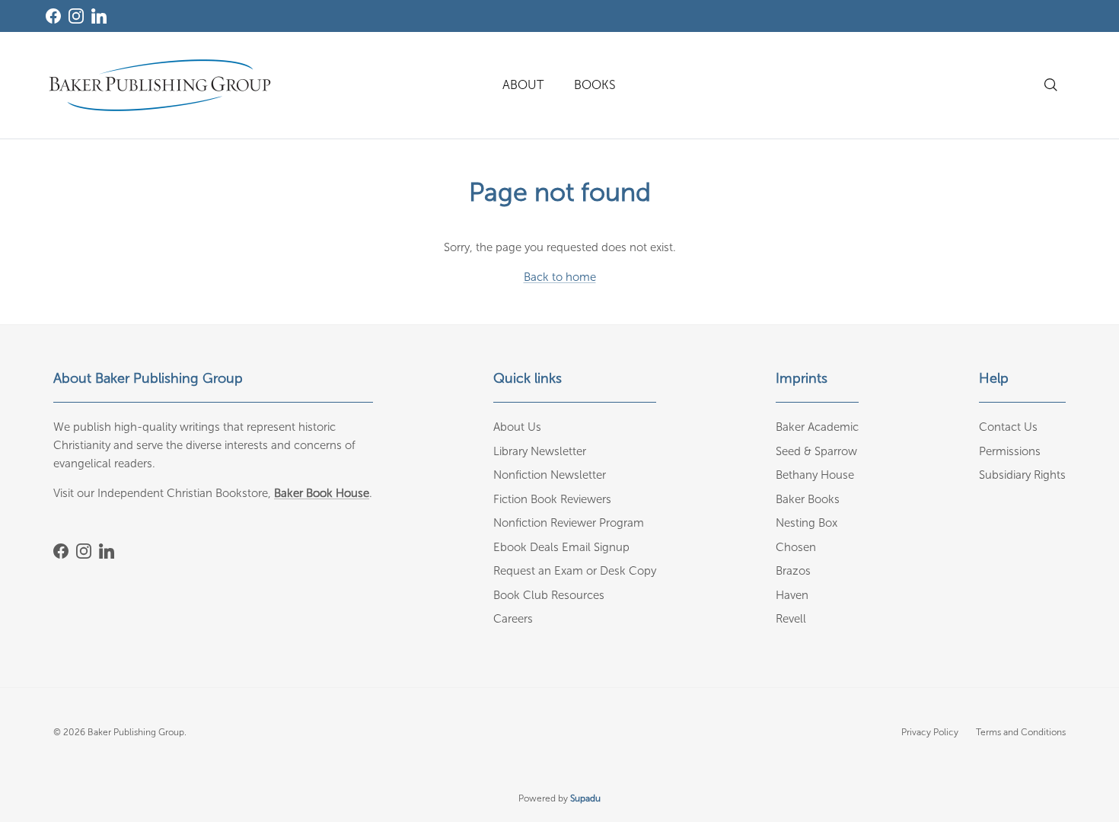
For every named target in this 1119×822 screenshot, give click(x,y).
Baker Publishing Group (136, 732)
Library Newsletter (539, 451)
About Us (517, 427)
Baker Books (808, 499)
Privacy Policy (929, 732)
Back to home (560, 277)
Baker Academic (817, 427)
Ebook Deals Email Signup (561, 547)
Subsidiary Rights (1022, 475)
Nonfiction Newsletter (549, 475)
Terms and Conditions (1021, 732)
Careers (513, 619)
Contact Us (1008, 427)
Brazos (793, 571)
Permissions (1010, 451)
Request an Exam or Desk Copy (574, 571)
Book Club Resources (548, 595)
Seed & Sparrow (816, 451)
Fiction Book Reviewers (552, 499)
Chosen (796, 547)
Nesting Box (806, 523)
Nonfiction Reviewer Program (568, 523)
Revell (791, 619)
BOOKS (595, 85)
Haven (792, 595)
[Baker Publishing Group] (160, 85)
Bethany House (815, 475)
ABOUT (523, 85)
